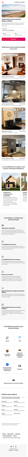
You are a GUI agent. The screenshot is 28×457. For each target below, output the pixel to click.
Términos (16, 450)
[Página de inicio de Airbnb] (3, 2)
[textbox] (7, 35)
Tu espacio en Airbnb (19, 2)
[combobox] (13, 30)
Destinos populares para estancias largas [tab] (11, 397)
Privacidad (10, 450)
